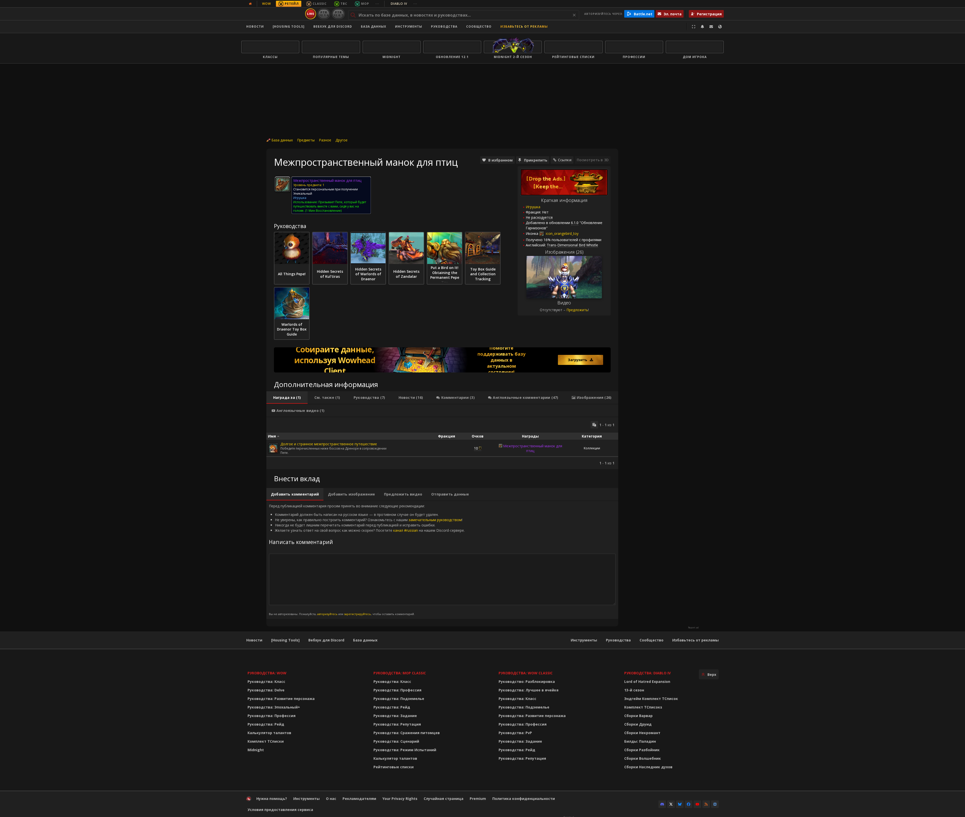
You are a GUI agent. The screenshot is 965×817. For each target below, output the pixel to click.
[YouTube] (697, 804)
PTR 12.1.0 (323, 13)
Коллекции (592, 448)
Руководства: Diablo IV (647, 673)
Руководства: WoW (267, 673)
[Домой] (272, 14)
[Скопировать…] (594, 424)
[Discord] (662, 804)
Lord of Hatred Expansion (647, 681)
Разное (325, 140)
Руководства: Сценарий (396, 741)
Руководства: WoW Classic (526, 673)
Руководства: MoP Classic (399, 673)
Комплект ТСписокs (643, 707)
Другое (341, 140)
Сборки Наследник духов (648, 767)
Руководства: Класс (266, 681)
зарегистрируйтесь (357, 614)
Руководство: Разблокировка (527, 681)
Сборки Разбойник (642, 749)
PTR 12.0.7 (338, 13)
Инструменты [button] (408, 26)
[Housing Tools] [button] (289, 26)
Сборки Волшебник (642, 758)
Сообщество (479, 26)
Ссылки (564, 159)
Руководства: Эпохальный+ (274, 707)
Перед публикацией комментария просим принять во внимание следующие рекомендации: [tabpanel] (367, 560)
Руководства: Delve (266, 690)
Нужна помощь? (271, 798)
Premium (478, 798)
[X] (671, 804)
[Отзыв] (711, 26)
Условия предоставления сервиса (280, 809)
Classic (320, 4)
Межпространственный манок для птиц (532, 448)
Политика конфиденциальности (523, 798)
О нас (331, 798)
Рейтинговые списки (393, 767)
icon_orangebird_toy (561, 233)
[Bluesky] (680, 804)
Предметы (306, 140)
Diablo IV (404, 4)
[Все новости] (250, 4)
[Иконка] (282, 184)
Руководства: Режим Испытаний (404, 749)
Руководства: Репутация (397, 724)
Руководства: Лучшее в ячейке (529, 690)
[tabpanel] (442, 443)
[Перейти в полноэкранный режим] (693, 26)
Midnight (256, 749)
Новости (255, 26)
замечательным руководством (435, 519)
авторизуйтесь (327, 614)
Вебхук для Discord (332, 26)
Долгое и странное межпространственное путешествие (328, 444)
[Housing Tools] (285, 640)
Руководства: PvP (515, 732)
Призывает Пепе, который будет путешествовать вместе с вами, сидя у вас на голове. (329, 206)
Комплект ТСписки (266, 741)
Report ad (693, 627)
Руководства (444, 26)
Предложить (577, 309)
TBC (344, 4)
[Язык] (720, 26)
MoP (365, 4)
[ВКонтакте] (715, 804)
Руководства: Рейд (266, 724)
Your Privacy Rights (399, 798)
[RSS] (706, 804)
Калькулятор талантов (269, 732)
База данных (373, 26)
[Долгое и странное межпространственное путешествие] (273, 448)
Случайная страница (443, 798)
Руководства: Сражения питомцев (406, 732)
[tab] (287, 397)
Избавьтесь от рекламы (524, 26)
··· (377, 4)
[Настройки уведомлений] (702, 26)
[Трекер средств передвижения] (442, 359)
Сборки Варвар (638, 715)
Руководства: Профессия (272, 715)
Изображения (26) (564, 252)
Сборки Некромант (642, 732)
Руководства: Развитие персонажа (281, 698)
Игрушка (533, 206)
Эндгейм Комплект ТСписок (651, 698)
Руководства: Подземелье (398, 698)
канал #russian (405, 530)
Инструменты (584, 640)
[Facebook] (688, 804)
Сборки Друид (638, 724)
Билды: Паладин (640, 741)
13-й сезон (634, 690)
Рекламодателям (359, 798)
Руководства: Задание (395, 715)
